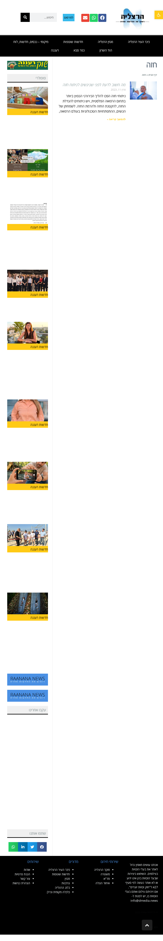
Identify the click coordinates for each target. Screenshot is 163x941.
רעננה (55, 50)
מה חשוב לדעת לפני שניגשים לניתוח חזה (94, 84)
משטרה (105, 874)
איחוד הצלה (103, 883)
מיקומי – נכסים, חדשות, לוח (30, 42)
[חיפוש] (25, 17)
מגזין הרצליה (105, 42)
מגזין (67, 879)
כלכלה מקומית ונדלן (58, 892)
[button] (159, 15)
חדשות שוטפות (73, 42)
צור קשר (25, 879)
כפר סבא (79, 50)
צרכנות (66, 883)
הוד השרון (106, 50)
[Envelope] (85, 18)
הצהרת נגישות (21, 883)
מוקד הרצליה (102, 870)
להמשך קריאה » (116, 119)
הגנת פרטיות (22, 874)
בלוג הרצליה (62, 887)
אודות (27, 870)
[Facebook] (102, 18)
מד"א (107, 879)
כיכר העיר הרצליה (139, 42)
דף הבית (152, 74)
